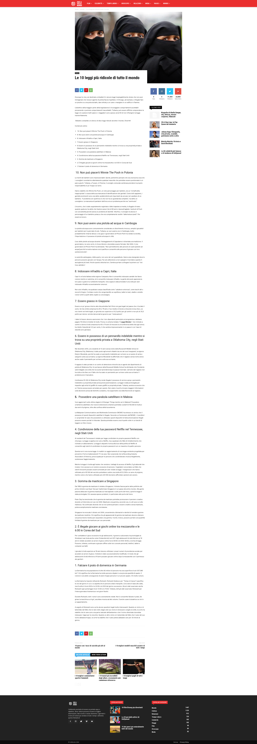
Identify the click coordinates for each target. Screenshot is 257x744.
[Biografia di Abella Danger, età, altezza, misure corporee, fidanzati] (155, 115)
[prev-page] (76, 684)
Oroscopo (125, 3)
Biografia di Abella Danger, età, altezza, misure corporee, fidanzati (171, 114)
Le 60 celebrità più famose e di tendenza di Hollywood (171, 152)
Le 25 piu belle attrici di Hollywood (130, 718)
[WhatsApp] (91, 90)
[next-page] (79, 684)
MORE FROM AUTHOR (99, 655)
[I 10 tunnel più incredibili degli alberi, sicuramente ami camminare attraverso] (110, 666)
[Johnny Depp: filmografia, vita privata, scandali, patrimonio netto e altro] (155, 134)
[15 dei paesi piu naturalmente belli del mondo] (115, 729)
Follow (161, 89)
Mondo (165, 3)
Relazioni (137, 3)
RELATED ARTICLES (82, 655)
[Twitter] (82, 90)
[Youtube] (92, 721)
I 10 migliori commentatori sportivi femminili (84, 677)
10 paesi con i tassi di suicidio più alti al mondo (90, 647)
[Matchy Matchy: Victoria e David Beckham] (155, 143)
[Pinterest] (86, 90)
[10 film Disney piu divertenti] (115, 710)
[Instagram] (76, 721)
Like (153, 89)
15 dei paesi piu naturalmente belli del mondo (133, 728)
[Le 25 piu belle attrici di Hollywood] (115, 719)
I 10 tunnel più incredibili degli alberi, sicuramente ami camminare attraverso (110, 678)
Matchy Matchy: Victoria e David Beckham (171, 142)
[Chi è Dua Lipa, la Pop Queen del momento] (155, 124)
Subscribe (178, 89)
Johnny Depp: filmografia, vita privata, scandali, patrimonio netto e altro (170, 134)
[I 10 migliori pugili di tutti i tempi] (134, 666)
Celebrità (98, 3)
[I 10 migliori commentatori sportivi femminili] (86, 666)
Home (76, 9)
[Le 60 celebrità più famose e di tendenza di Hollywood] (155, 153)
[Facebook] (77, 90)
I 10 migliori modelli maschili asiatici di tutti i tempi (130, 647)
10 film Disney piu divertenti (132, 707)
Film (88, 3)
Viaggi (156, 3)
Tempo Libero (112, 3)
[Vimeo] (87, 721)
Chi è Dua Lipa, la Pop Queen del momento (169, 123)
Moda (147, 3)
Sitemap (175, 742)
